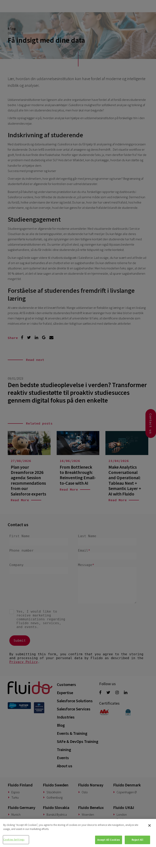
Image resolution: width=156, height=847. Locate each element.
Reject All (137, 840)
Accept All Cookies (108, 840)
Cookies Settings (13, 839)
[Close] (149, 825)
